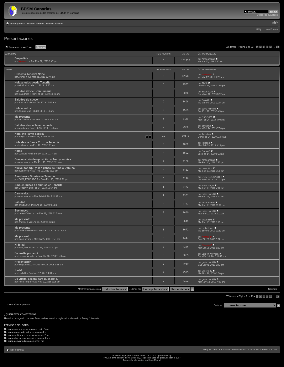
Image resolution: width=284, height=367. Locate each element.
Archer (21, 77)
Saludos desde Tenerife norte (33, 125)
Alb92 (21, 85)
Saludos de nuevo (26, 99)
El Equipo (207, 349)
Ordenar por (135, 289)
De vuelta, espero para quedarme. (36, 278)
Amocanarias (208, 59)
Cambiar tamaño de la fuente (275, 23)
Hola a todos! (23, 108)
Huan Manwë (154, 360)
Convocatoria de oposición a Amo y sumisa (43, 159)
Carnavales (22, 193)
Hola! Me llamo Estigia (29, 133)
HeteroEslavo (25, 213)
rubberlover (208, 228)
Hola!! (18, 150)
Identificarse (271, 29)
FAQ (258, 29)
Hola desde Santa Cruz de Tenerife (37, 142)
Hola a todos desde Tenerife (32, 82)
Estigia (22, 136)
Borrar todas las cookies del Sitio (230, 349)
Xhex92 (22, 222)
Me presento (22, 116)
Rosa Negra (208, 185)
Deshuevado (25, 239)
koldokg (22, 145)
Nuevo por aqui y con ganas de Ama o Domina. (45, 167)
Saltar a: (218, 305)
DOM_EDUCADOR (28, 179)
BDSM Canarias (35, 23)
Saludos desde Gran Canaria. (33, 91)
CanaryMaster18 (27, 230)
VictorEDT (207, 219)
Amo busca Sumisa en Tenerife (35, 176)
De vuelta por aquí (26, 253)
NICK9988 (24, 119)
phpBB (128, 355)
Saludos (20, 202)
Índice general (17, 23)
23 (277, 47)
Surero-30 (207, 271)
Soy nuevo (21, 210)
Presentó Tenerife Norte (30, 74)
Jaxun (22, 111)
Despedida (21, 58)
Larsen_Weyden (27, 256)
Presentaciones (54, 23)
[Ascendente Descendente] (182, 289)
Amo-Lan (206, 134)
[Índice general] (13, 10)
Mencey (23, 188)
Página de (245, 47)
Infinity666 (24, 205)
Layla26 (22, 273)
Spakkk (22, 102)
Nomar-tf (23, 61)
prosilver (164, 358)
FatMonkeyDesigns (138, 358)
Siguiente (272, 289)
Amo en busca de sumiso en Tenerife (38, 185)
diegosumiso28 (26, 264)
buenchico (24, 170)
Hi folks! (20, 244)
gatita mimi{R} (209, 108)
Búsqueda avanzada (267, 15)
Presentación (23, 261)
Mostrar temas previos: (90, 289)
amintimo (23, 128)
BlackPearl (24, 94)
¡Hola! (18, 270)
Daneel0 (23, 153)
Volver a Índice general (18, 304)
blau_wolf (23, 247)
